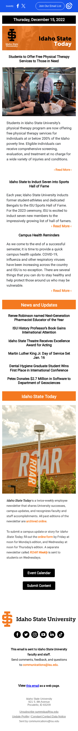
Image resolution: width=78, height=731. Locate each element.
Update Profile (20, 716)
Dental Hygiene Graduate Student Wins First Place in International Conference (39, 368)
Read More (62, 169)
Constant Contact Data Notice (48, 716)
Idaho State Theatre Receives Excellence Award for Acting (39, 343)
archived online (36, 521)
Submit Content (39, 586)
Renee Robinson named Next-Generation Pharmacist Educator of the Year (39, 318)
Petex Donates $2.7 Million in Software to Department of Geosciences (39, 381)
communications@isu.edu (40, 664)
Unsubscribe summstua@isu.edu (39, 711)
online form (45, 536)
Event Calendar (39, 573)
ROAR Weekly (39, 552)
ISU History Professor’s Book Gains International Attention (39, 330)
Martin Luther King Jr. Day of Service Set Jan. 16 (39, 355)
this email (32, 685)
